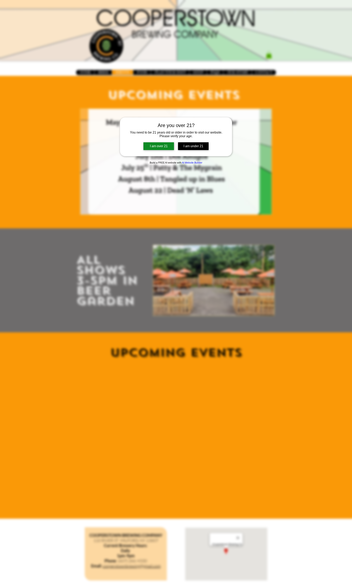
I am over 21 (159, 146)
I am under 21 (193, 146)
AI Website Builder (192, 162)
